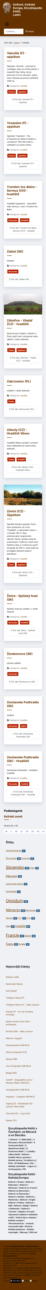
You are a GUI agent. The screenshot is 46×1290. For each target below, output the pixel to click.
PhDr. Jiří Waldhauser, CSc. (21, 1163)
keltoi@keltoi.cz (27, 1258)
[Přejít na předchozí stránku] (11, 831)
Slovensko (12, 271)
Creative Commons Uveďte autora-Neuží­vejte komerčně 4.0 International (22, 1272)
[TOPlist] (25, 1281)
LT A (29, 918)
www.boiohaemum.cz (11, 1278)
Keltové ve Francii (27, 1188)
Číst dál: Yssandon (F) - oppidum (23, 165)
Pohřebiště (11, 891)
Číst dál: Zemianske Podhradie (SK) (23, 735)
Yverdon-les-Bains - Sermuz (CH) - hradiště (22, 190)
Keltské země (13, 816)
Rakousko (11, 876)
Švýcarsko (12, 220)
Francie (11, 92)
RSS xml (33, 1232)
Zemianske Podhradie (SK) (23, 704)
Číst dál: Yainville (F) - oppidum (23, 101)
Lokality (23, 86)
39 (32, 831)
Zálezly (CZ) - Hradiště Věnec (18, 431)
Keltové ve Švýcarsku (18, 1194)
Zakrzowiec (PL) (19, 381)
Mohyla (9, 918)
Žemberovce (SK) (20, 654)
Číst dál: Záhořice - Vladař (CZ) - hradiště (23, 359)
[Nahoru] (41, 1285)
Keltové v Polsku (16, 1202)
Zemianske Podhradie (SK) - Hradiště (23, 759)
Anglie (22, 944)
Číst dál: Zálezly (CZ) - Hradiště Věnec (23, 468)
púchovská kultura (14, 884)
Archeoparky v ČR (17, 1169)
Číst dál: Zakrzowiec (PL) (22, 409)
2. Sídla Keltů (25, 1139)
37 (21, 831)
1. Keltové (12, 1139)
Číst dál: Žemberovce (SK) (22, 681)
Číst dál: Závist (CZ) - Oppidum (23, 574)
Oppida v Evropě (26, 1211)
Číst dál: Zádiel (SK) (19, 279)
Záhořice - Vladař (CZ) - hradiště (20, 322)
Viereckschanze (13, 850)
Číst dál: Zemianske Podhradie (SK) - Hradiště (23, 793)
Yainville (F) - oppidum (16, 55)
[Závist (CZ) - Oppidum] (23, 495)
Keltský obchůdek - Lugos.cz (22, 1166)
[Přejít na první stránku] (6, 831)
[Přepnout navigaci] (7, 24)
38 (27, 831)
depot (23, 726)
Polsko (11, 401)
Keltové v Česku (16, 1182)
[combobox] (14, 31)
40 (38, 831)
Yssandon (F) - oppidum (18, 124)
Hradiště (24, 220)
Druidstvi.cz (30, 1160)
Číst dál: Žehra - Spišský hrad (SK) (23, 631)
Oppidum (22, 92)
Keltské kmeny (15, 1160)
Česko (11, 350)
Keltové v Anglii (27, 1199)
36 (16, 831)
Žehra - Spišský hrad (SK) (22, 597)
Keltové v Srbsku (16, 1196)
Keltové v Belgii (21, 1205)
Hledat (31, 31)
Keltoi (15, 1266)
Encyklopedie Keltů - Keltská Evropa (22, 1175)
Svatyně (25, 858)
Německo (13, 910)
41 (43, 831)
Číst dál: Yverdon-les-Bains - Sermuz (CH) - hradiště (24, 229)
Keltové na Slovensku (18, 1191)
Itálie (8, 926)
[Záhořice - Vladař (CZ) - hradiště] (23, 304)
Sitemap (24, 1232)
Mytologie (30, 910)
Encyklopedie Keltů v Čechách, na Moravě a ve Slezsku (22, 1132)
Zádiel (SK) (15, 251)
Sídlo (32, 868)
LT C (20, 918)
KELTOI (19, 1270)
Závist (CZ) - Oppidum (16, 513)
